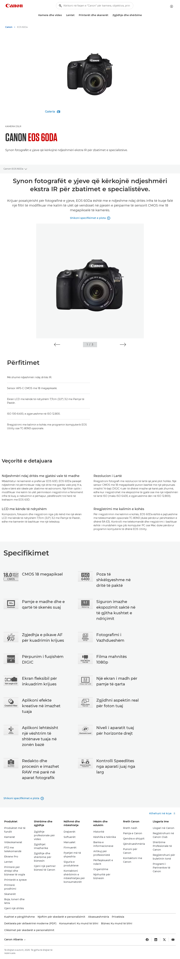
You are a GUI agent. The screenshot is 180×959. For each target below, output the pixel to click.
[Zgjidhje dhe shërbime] (143, 15)
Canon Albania (13, 939)
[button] (57, 344)
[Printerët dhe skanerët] (109, 15)
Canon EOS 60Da (13, 168)
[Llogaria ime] (171, 6)
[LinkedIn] (155, 939)
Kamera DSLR (13, 126)
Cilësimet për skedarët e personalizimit (29, 930)
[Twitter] (164, 939)
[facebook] (147, 939)
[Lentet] (76, 15)
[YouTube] (173, 939)
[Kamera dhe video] (63, 15)
